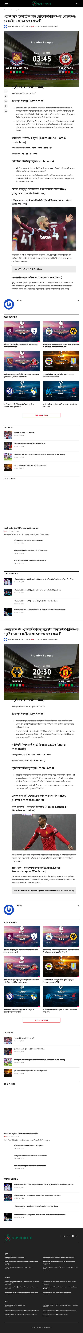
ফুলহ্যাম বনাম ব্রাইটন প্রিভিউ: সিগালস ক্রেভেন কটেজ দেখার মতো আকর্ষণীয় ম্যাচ (18, 1267)
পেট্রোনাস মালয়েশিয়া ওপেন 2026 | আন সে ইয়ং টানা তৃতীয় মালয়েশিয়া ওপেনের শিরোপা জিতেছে (36, 601)
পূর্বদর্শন (32, 26)
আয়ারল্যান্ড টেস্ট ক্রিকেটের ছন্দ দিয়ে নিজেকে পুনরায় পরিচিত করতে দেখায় (30, 550)
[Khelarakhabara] (41, 3)
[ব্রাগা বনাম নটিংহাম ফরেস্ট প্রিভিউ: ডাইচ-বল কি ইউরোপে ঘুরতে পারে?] (8, 467)
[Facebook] (6, 91)
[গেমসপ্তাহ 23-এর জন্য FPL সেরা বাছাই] (8, 435)
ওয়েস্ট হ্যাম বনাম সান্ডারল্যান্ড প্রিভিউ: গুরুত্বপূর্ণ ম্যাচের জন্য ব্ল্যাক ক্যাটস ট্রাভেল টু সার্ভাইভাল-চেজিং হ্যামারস (21, 375)
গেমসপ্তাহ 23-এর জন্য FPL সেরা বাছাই (24, 433)
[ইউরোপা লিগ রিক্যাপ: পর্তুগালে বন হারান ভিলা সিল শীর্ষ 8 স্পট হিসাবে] (8, 446)
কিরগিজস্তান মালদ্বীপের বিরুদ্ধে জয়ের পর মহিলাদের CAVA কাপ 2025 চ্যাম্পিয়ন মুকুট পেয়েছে (22, 1310)
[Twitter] (6, 96)
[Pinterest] (6, 106)
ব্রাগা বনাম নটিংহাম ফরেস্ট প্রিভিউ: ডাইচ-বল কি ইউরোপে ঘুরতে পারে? (30, 465)
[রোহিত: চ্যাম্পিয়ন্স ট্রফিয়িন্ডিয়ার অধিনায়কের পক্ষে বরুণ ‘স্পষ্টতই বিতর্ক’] (8, 562)
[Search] (77, 3)
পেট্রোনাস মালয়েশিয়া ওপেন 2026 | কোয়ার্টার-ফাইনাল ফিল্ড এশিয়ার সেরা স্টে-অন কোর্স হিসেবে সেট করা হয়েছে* (40, 609)
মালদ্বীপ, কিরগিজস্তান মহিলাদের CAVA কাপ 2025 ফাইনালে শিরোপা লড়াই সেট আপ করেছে (59, 1310)
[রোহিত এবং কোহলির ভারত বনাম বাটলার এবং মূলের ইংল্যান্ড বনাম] (8, 542)
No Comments (42, 26)
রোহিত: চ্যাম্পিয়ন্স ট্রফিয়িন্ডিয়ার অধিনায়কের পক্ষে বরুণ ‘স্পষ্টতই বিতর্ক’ (30, 560)
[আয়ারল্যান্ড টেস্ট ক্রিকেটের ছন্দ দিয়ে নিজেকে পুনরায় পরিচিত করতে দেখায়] (8, 552)
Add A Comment (41, 415)
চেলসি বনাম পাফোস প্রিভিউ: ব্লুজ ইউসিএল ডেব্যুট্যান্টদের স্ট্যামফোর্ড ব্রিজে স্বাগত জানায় (19, 405)
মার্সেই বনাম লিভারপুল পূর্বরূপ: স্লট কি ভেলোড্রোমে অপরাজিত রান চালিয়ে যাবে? (60, 405)
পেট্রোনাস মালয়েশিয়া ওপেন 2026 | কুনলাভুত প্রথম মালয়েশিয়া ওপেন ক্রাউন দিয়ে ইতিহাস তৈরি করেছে (37, 590)
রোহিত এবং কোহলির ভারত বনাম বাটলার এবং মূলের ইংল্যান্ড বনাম (28, 540)
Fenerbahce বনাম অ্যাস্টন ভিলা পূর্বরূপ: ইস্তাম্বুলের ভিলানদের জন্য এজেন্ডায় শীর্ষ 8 (58, 375)
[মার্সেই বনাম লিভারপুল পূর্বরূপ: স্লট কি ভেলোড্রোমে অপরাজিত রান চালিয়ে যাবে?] (61, 391)
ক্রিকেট (5, 531)
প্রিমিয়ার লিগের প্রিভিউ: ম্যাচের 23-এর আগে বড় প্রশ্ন (14, 1257)
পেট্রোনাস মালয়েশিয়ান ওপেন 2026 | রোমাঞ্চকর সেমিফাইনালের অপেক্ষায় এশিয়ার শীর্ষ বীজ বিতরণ (21, 1292)
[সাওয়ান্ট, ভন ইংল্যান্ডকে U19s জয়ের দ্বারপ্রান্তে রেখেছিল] (41, 504)
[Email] (6, 111)
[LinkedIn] (6, 101)
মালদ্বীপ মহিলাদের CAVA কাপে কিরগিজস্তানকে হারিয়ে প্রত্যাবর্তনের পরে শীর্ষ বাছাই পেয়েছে (21, 1314)
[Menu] (6, 3)
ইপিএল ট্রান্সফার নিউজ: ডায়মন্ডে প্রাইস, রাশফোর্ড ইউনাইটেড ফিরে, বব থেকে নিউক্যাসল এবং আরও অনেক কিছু (39, 454)
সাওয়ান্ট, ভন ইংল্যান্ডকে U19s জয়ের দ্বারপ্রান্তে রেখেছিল (21, 528)
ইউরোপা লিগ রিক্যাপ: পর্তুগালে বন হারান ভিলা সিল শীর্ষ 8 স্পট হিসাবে (29, 444)
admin (12, 26)
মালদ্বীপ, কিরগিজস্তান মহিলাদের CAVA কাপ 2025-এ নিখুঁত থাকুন (55, 1314)
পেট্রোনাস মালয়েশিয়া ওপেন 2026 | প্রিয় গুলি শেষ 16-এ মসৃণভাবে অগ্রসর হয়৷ (57, 1292)
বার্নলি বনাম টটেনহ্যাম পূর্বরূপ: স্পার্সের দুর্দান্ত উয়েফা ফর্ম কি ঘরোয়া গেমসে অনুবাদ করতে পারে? (21, 345)
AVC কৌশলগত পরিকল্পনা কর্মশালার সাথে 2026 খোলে (15, 1305)
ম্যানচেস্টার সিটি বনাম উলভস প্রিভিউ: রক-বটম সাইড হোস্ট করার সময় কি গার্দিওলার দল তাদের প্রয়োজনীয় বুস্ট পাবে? (61, 345)
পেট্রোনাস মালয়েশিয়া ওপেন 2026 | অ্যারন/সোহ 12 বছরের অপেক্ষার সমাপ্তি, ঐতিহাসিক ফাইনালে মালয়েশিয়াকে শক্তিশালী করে (43, 579)
